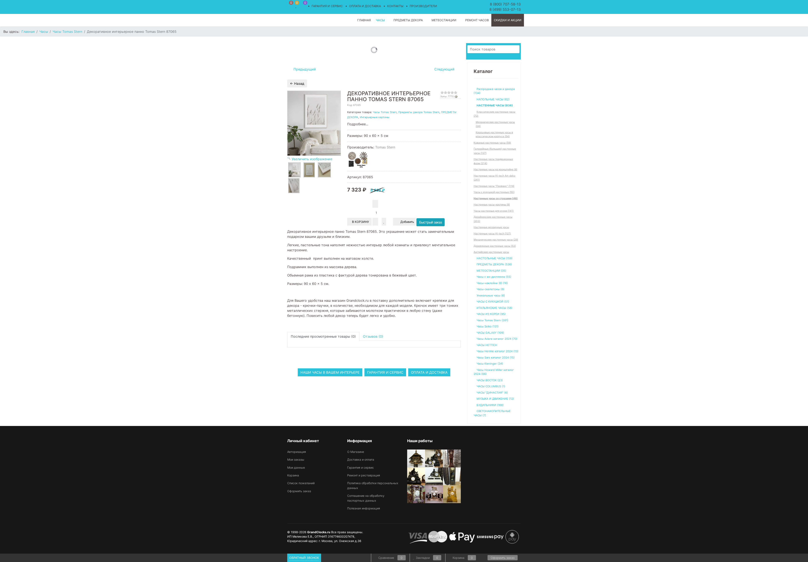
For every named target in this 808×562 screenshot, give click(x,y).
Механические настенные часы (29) (496, 239)
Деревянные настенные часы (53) (495, 245)
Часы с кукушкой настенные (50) (494, 192)
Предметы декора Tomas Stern (418, 112)
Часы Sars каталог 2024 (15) (496, 357)
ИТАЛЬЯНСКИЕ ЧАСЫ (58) (494, 307)
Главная (364, 20)
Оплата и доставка (365, 6)
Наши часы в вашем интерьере (330, 372)
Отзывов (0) (373, 336)
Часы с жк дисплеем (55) (494, 276)
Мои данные (296, 467)
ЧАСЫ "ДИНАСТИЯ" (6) (492, 392)
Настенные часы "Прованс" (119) (494, 186)
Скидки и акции (507, 20)
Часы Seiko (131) (488, 326)
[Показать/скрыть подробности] (289, 5)
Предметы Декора (408, 20)
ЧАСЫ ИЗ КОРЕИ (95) (491, 314)
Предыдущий (304, 69)
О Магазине (355, 452)
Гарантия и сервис (327, 6)
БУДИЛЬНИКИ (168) (490, 405)
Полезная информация (363, 508)
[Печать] (457, 96)
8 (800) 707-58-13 (505, 4)
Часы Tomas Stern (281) (492, 320)
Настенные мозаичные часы (491, 227)
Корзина (293, 475)
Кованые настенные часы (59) (492, 142)
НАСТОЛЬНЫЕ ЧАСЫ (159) (495, 258)
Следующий (445, 69)
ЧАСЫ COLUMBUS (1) (491, 386)
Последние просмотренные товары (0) (323, 336)
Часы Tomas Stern (385, 112)
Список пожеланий (301, 483)
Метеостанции (444, 20)
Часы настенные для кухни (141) (494, 210)
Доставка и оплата (360, 459)
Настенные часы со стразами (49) (496, 198)
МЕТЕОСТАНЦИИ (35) (491, 270)
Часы (380, 20)
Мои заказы (295, 459)
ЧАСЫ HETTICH (487, 345)
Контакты (395, 6)
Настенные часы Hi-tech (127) (492, 233)
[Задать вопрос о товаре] (389, 222)
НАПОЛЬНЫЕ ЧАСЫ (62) (493, 99)
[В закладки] (384, 222)
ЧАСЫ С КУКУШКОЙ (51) (493, 301)
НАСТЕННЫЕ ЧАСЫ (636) (495, 105)
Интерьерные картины (374, 117)
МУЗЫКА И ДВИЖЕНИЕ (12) (495, 398)
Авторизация (296, 452)
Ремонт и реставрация (363, 475)
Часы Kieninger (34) (490, 363)
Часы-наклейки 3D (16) (492, 283)
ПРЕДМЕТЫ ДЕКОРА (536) (494, 264)
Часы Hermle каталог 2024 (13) (497, 351)
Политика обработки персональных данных (372, 485)
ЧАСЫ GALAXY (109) (490, 332)
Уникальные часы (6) (491, 295)
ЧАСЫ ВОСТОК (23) (490, 380)
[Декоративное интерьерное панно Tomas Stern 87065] (294, 170)
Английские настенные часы (491, 252)
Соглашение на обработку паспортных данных (365, 498)
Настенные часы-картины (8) (492, 204)
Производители (423, 6)
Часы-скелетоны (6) (490, 289)
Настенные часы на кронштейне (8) (495, 169)
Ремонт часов (477, 20)
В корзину (361, 221)
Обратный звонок (304, 557)
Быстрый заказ (430, 222)
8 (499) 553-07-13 (505, 9)
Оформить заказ (299, 491)
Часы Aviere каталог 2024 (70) (497, 338)
